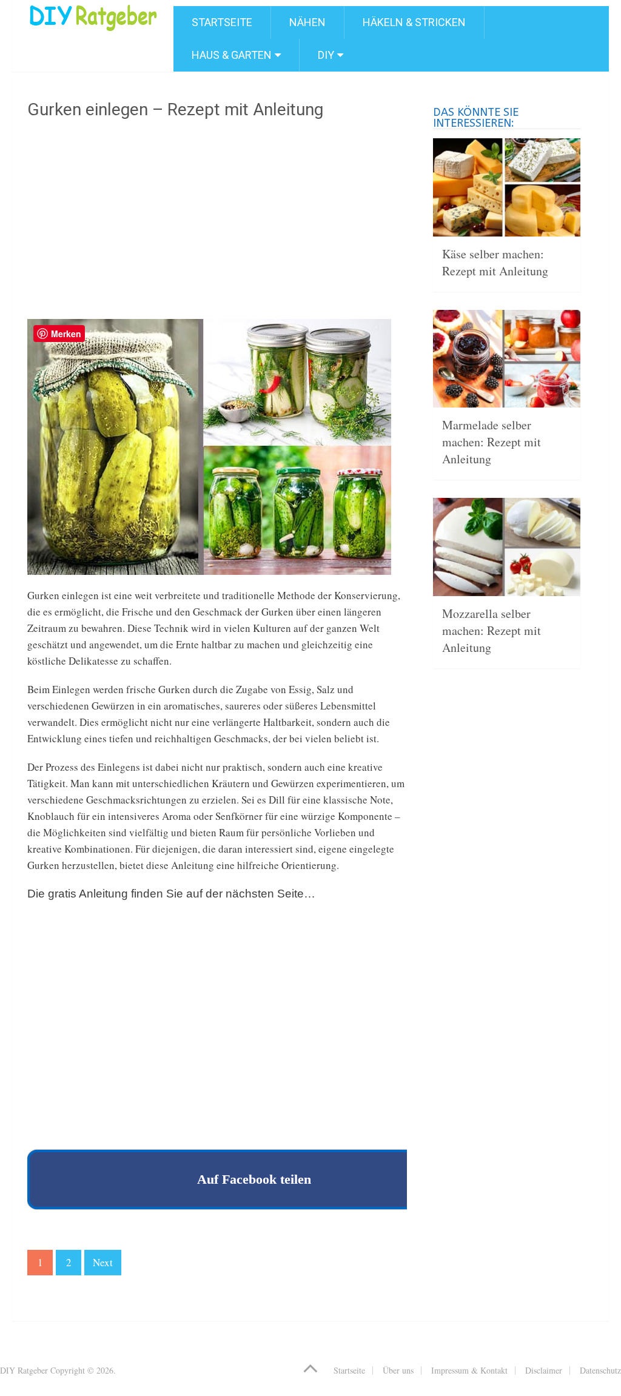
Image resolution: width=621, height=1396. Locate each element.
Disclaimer (543, 1370)
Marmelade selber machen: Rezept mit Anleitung (491, 442)
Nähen (307, 22)
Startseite (222, 22)
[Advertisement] (217, 224)
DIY (326, 55)
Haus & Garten (232, 55)
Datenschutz (600, 1370)
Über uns (398, 1370)
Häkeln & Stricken (414, 22)
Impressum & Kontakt (469, 1370)
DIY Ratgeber (24, 1370)
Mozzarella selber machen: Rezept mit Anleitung (491, 630)
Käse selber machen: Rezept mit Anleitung (495, 262)
